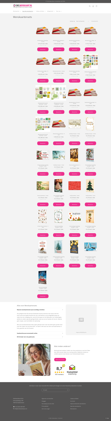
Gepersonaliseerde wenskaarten (78, 403)
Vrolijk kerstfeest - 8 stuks (74, 195)
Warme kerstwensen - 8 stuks (42, 195)
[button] (17, 11)
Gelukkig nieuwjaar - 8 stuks (74, 133)
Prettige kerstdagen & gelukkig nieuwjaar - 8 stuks (59, 257)
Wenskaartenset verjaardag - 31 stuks (74, 72)
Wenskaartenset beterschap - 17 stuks (74, 41)
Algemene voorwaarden (47, 398)
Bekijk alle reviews (60, 359)
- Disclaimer (60, 418)
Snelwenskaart (54, 418)
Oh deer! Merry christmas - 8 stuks (43, 227)
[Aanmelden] (67, 390)
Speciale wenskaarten (75, 406)
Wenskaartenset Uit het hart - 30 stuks (74, 103)
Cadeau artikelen (74, 398)
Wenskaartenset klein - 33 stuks (59, 71)
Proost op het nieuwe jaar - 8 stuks (74, 166)
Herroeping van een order (48, 403)
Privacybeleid (45, 406)
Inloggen (44, 401)
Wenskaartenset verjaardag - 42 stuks (42, 41)
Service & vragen (46, 408)
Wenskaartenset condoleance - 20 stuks (59, 41)
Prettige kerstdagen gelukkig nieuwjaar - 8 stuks (43, 166)
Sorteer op (72, 21)
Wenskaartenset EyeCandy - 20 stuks (58, 134)
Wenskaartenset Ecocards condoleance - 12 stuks (59, 104)
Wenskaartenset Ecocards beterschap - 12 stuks (43, 104)
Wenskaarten (73, 408)
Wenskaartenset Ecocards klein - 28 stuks (90, 72)
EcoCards (72, 401)
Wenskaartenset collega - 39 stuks (90, 41)
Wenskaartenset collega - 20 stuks (43, 72)
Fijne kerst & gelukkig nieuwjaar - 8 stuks (59, 227)
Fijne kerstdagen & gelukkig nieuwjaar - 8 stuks (90, 166)
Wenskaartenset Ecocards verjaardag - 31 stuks (43, 135)
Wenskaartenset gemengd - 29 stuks (90, 103)
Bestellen (43, 49)
